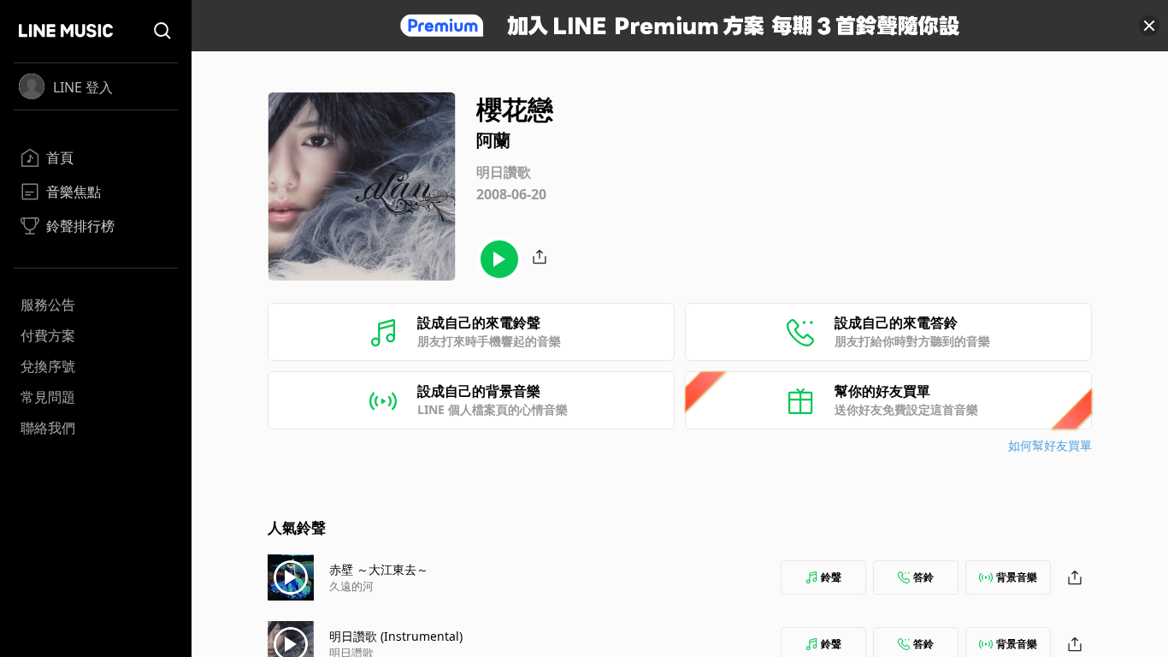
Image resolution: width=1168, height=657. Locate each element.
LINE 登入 (83, 87)
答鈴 (923, 577)
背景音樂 (1016, 577)
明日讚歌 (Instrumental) (396, 636)
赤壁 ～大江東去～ (378, 569)
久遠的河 (351, 586)
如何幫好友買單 (1050, 445)
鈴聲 (831, 577)
